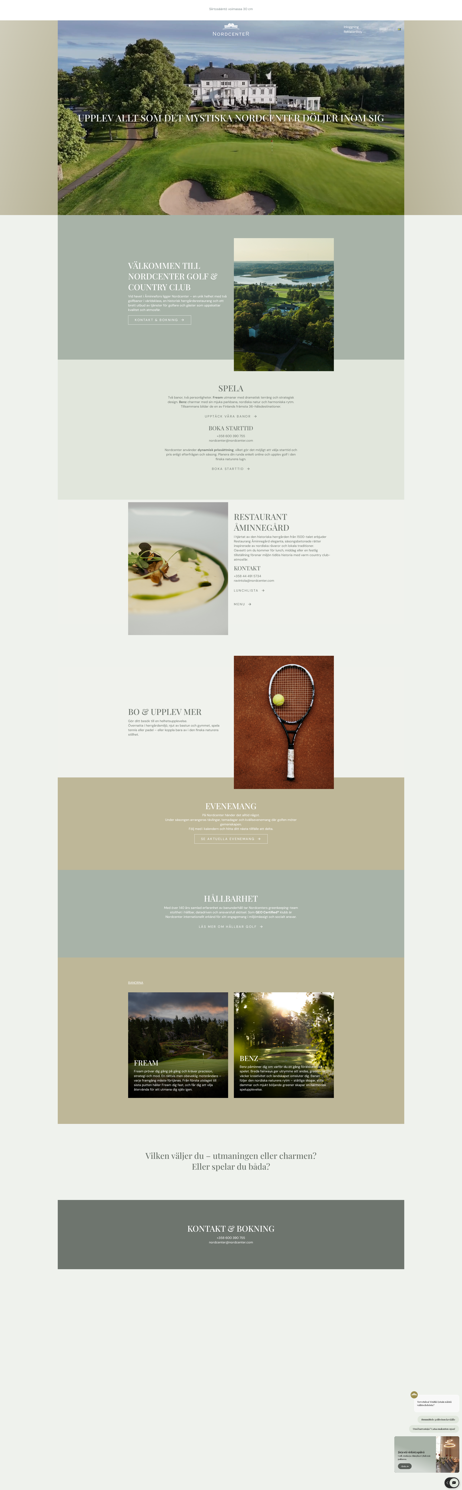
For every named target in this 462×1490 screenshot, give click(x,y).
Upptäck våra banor (228, 416)
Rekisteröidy (353, 32)
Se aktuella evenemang (228, 839)
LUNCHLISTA (246, 590)
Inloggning (351, 27)
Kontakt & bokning (156, 320)
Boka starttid (228, 469)
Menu (239, 604)
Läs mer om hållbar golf (228, 927)
